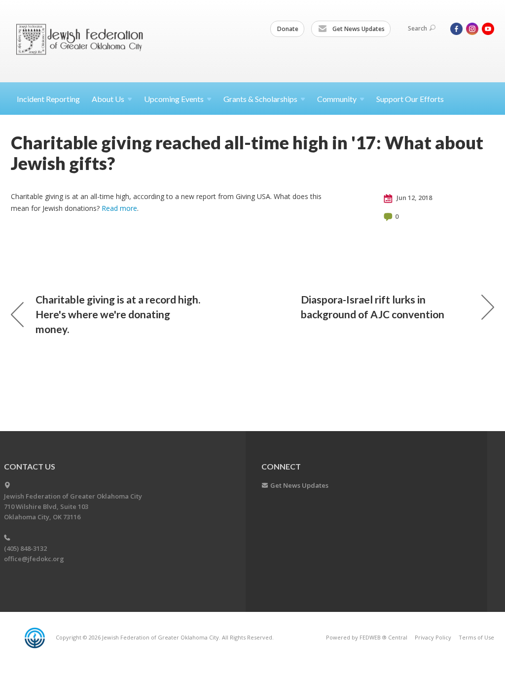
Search (417, 28)
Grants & (260, 98)
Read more (119, 208)
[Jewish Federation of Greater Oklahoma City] (83, 40)
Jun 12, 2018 (413, 197)
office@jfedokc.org (34, 558)
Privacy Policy (433, 637)
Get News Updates (358, 29)
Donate (287, 29)
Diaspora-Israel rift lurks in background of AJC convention (372, 306)
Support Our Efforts (410, 98)
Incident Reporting (48, 98)
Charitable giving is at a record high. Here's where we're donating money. (118, 314)
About (108, 98)
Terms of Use (476, 637)
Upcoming (174, 98)
